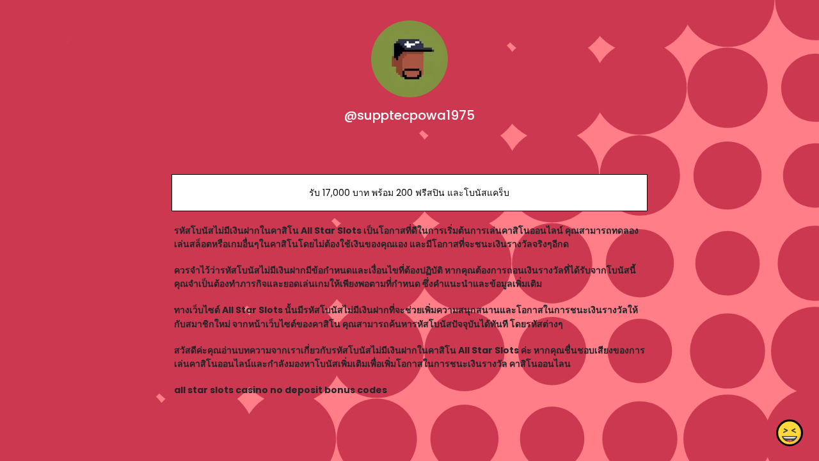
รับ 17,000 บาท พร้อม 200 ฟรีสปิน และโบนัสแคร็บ (409, 192)
